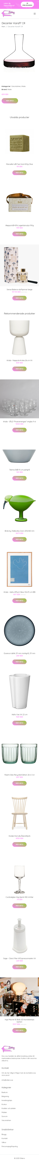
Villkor (4, 1142)
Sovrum (4, 1116)
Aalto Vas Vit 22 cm (19, 714)
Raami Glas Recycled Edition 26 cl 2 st (20, 775)
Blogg (4, 1134)
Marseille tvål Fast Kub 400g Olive (19, 164)
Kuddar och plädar (9, 1108)
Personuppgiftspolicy (10, 1146)
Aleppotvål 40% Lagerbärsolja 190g (19, 225)
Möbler (4, 1112)
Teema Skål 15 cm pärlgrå (19, 470)
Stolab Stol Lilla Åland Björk (19, 836)
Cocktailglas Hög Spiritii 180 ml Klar (19, 897)
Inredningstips (7, 1100)
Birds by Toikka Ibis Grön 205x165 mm (19, 531)
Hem (3, 27)
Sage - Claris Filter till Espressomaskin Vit (19, 958)
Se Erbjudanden (27, 4)
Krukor (4, 1104)
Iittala (23, 86)
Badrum (5, 1092)
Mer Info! (10, 101)
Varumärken (16, 86)
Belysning (5, 1096)
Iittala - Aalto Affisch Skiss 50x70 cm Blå (19, 592)
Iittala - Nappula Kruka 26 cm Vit (19, 360)
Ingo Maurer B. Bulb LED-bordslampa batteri (19, 1020)
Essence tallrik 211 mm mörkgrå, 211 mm (19, 653)
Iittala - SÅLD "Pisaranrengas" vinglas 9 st (19, 421)
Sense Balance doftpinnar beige (19, 289)
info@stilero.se (7, 1080)
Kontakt (5, 1138)
